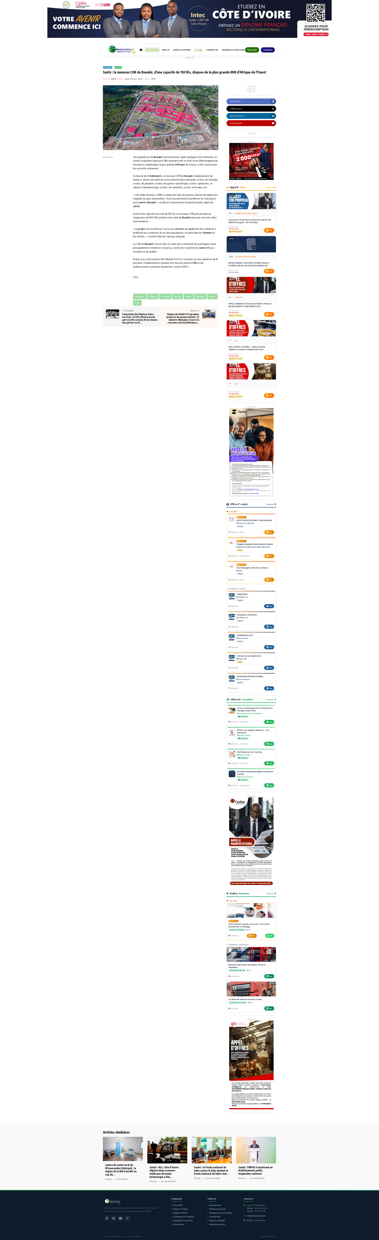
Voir (270, 230)
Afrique (180, 164)
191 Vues (197, 1178)
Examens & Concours (183, 1220)
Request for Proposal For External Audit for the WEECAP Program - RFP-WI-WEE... (249, 221)
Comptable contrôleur (246, 615)
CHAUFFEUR (241, 594)
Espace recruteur (217, 1224)
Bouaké (158, 157)
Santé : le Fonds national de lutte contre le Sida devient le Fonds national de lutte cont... (211, 1170)
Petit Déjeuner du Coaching (249, 752)
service (179, 228)
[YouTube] (120, 1218)
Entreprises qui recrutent (220, 1213)
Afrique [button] (153, 296)
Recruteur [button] (252, 50)
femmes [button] (200, 296)
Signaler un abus (267, 1236)
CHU (194, 262)
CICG (113, 79)
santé (142, 202)
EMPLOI (166, 50)
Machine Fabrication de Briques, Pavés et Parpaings (246, 966)
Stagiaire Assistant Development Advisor (254, 544)
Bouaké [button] (165, 296)
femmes (207, 232)
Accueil (107, 67)
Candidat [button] (268, 50)
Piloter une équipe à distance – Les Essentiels (253, 731)
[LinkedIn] (113, 1218)
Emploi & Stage (180, 1209)
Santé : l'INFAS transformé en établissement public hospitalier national (255, 1170)
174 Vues (153, 1181)
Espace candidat (217, 1220)
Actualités (178, 1205)
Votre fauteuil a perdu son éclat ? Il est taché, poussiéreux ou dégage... (249, 925)
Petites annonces (217, 1209)
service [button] (177, 296)
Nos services (215, 1205)
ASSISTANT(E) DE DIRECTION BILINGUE (254, 520)
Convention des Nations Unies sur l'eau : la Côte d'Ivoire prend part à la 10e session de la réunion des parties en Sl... (139, 318)
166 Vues (241, 1178)
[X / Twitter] (127, 1218)
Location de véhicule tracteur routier (245, 999)
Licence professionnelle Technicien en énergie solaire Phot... (255, 709)
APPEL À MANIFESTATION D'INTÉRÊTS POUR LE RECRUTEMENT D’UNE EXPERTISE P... (250, 305)
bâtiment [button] (139, 296)
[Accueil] (141, 50)
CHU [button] (137, 302)
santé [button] (189, 296)
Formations (178, 1224)
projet (141, 228)
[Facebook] (107, 1218)
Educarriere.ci (117, 1236)
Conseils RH (215, 1216)
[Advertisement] (115, 203)
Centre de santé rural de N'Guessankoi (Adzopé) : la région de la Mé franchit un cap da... (121, 1169)
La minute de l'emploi (183, 1216)
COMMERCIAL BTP (244, 635)
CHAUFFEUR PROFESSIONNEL (249, 676)
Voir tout (269, 187)
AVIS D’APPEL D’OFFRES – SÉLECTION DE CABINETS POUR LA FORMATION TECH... (246, 348)
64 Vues (108, 1179)
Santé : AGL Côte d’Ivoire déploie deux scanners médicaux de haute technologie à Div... (164, 1171)
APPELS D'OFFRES (182, 50)
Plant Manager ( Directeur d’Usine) (252, 568)
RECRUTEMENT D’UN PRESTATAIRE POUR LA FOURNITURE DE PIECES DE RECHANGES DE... (248, 264)
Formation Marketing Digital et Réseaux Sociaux (255, 772)
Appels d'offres (180, 1213)
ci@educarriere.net (256, 1216)
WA (271, 936)
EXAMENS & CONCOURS (233, 50)
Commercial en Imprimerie (248, 656)
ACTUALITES (152, 50)
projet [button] (212, 296)
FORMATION (212, 50)
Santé (118, 67)
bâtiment (155, 175)
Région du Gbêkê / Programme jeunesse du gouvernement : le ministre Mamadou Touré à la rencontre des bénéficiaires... (183, 318)
